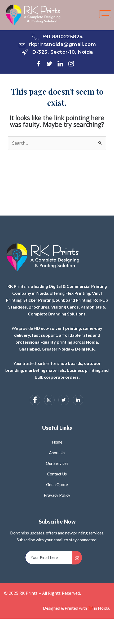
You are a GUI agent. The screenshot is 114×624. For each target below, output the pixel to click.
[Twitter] (51, 63)
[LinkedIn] (62, 63)
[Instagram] (73, 63)
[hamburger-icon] (105, 14)
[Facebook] (41, 63)
